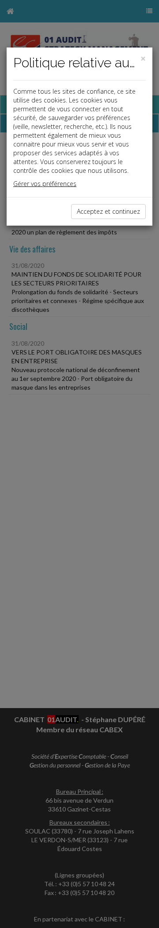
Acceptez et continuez (108, 211)
